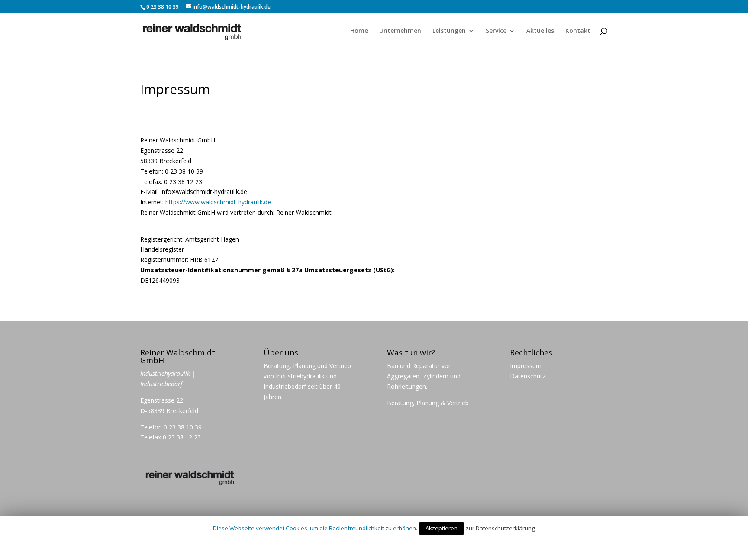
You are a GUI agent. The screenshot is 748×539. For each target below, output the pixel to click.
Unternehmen (400, 31)
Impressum (526, 365)
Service (496, 31)
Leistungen (449, 31)
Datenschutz (527, 376)
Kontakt (577, 31)
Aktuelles (540, 31)
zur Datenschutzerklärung (500, 528)
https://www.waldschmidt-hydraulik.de (218, 202)
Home (359, 31)
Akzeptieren (442, 528)
